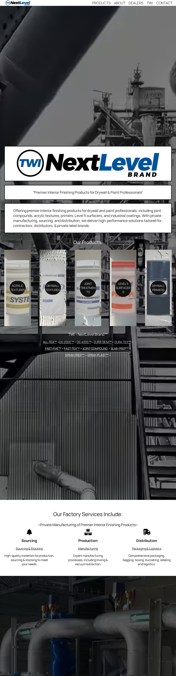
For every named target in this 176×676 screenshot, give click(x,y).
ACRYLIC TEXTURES (17, 288)
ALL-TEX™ (50, 342)
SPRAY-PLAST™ (97, 355)
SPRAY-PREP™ (75, 355)
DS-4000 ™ (84, 342)
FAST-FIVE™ (53, 348)
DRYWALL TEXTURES (53, 288)
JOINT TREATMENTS (87, 288)
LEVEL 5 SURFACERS (123, 288)
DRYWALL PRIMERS (158, 288)
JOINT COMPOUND (95, 348)
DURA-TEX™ (122, 342)
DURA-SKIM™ (103, 342)
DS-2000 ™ (66, 342)
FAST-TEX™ (72, 348)
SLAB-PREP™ (120, 348)
